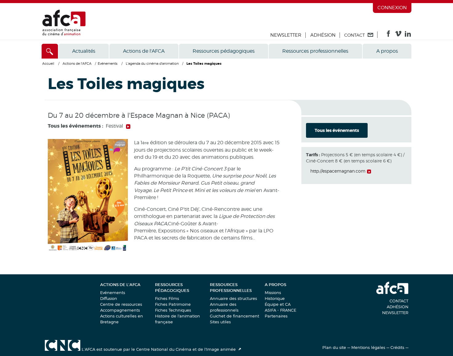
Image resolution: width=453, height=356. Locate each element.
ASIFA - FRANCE (280, 310)
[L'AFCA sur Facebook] (388, 35)
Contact (399, 300)
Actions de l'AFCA (144, 51)
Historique (275, 298)
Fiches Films (167, 298)
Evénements (112, 292)
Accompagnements (120, 310)
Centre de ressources (121, 304)
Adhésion (323, 35)
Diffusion (108, 298)
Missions (273, 292)
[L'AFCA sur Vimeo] (398, 35)
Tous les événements (337, 130)
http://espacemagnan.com (337, 171)
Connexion (392, 7)
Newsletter (285, 35)
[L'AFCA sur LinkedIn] (407, 35)
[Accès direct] (50, 51)
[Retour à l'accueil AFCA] (64, 34)
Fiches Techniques (173, 310)
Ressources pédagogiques (224, 51)
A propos (387, 51)
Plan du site (334, 347)
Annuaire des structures (233, 298)
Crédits (397, 347)
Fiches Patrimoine (173, 304)
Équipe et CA (278, 304)
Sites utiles (220, 321)
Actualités (83, 51)
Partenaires (276, 315)
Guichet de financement (234, 315)
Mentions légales (368, 347)
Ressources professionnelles (315, 51)
